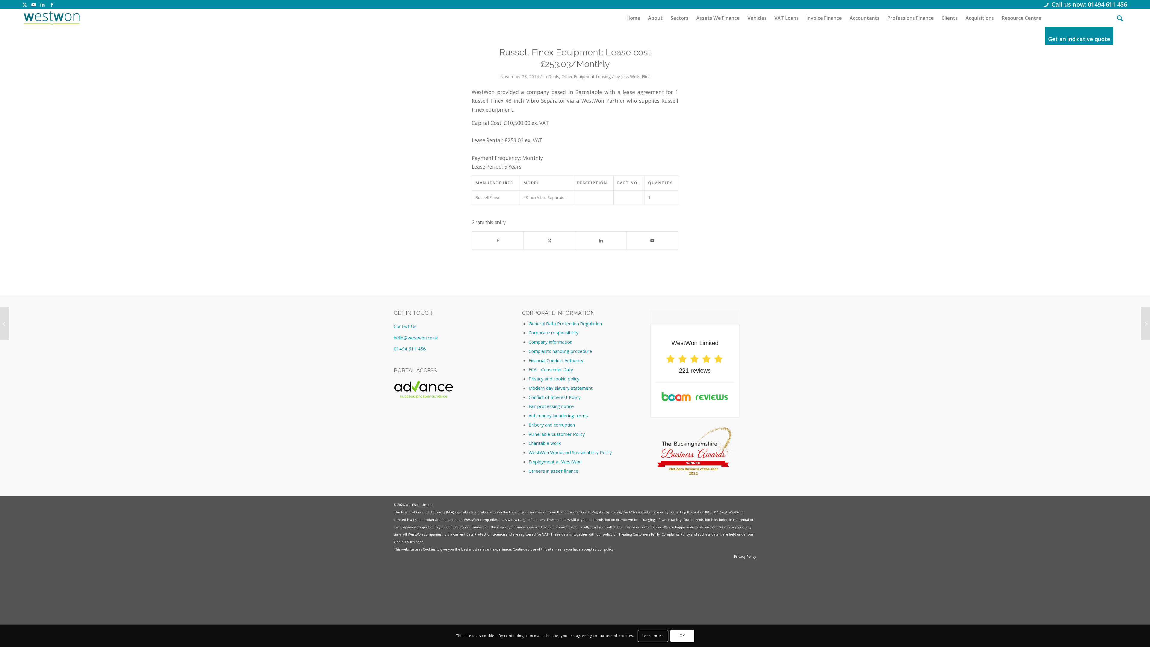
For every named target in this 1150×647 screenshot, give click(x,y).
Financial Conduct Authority (556, 360)
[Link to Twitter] (24, 4)
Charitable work (545, 443)
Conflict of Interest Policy (555, 397)
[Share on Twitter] (549, 241)
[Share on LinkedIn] (601, 241)
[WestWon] (51, 18)
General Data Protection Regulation (565, 323)
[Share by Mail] (652, 241)
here (655, 512)
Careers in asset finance (553, 471)
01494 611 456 (410, 349)
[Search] (1120, 18)
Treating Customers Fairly (639, 534)
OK (682, 635)
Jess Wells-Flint (635, 76)
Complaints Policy (676, 534)
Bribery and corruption (552, 425)
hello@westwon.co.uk (416, 338)
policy (609, 549)
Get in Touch (404, 541)
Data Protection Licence (485, 534)
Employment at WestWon (555, 462)
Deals (553, 76)
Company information (550, 342)
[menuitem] (633, 18)
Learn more (653, 635)
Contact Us (405, 326)
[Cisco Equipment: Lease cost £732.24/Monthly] (4, 323)
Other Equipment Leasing (586, 76)
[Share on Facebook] (497, 241)
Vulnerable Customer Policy (557, 434)
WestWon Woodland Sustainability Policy (570, 452)
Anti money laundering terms (558, 415)
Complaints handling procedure (560, 351)
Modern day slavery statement (561, 388)
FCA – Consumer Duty (551, 369)
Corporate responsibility (554, 332)
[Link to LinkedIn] (42, 4)
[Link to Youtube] (33, 4)
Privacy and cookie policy (554, 379)
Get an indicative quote (1079, 39)
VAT (545, 534)
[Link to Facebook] (51, 4)
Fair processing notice (551, 406)
